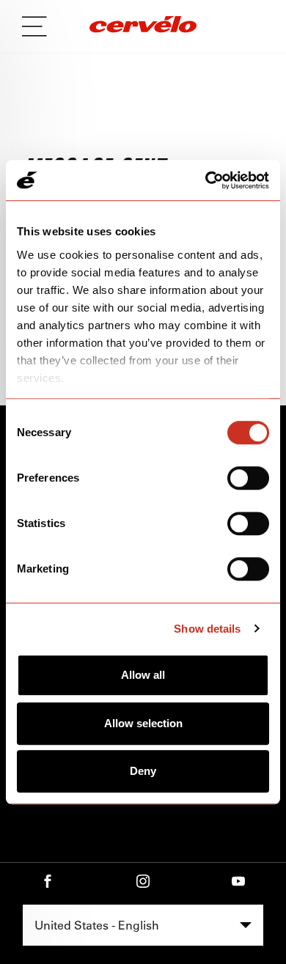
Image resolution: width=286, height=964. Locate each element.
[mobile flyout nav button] (39, 26)
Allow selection (143, 723)
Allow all (143, 675)
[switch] (248, 478)
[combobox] (143, 925)
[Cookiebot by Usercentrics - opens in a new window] (205, 180)
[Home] (143, 26)
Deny (143, 771)
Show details (207, 628)
